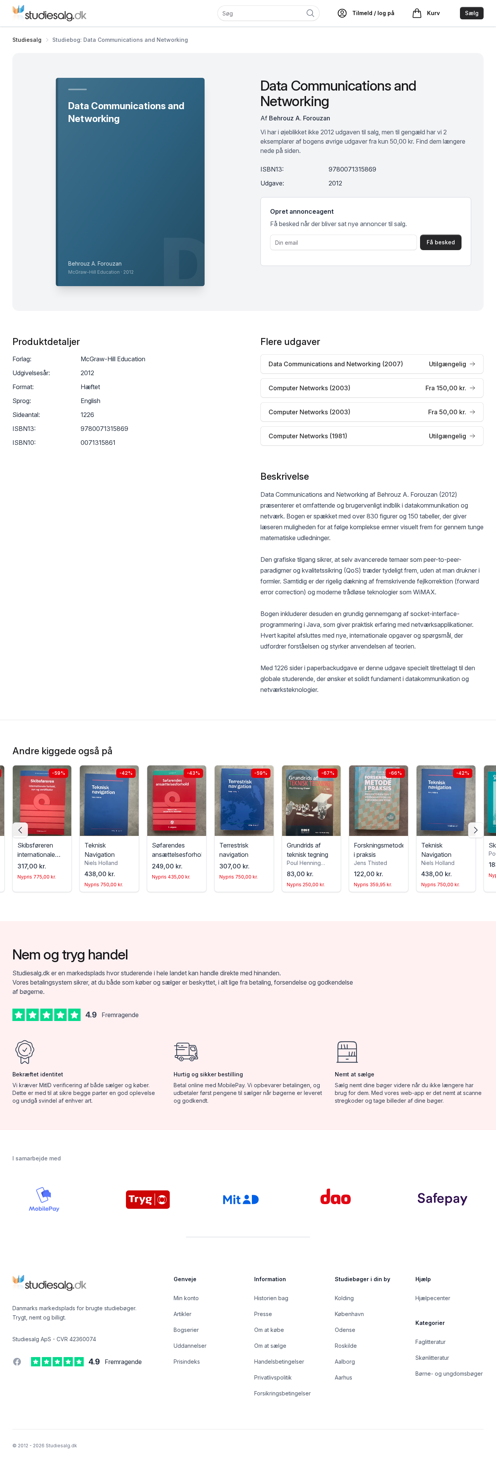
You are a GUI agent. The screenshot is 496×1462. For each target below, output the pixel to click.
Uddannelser (190, 1345)
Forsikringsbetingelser (282, 1393)
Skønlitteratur (432, 1357)
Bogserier (186, 1329)
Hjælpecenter (432, 1298)
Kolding (344, 1298)
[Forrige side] (20, 830)
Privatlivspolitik (273, 1377)
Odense (345, 1329)
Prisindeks (187, 1361)
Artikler (182, 1314)
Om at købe (269, 1329)
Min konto (186, 1298)
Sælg (472, 13)
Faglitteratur (430, 1341)
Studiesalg (26, 39)
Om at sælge (270, 1345)
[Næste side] (476, 830)
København (349, 1314)
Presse (263, 1314)
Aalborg (345, 1361)
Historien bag (271, 1298)
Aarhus (343, 1377)
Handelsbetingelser (279, 1361)
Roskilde (346, 1345)
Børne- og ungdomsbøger (449, 1373)
